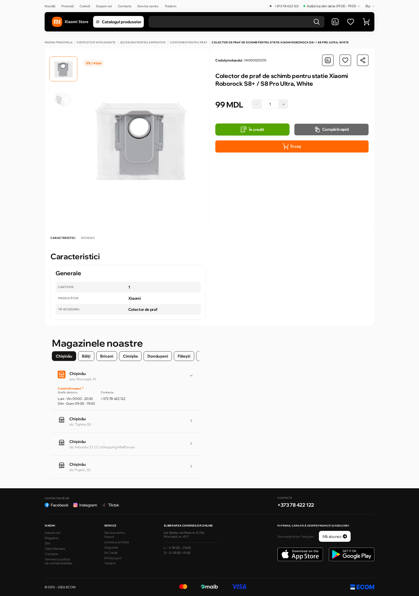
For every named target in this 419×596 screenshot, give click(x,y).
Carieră (85, 6)
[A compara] (335, 21)
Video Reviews (55, 548)
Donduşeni (157, 356)
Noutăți (50, 6)
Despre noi (104, 6)
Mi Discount (112, 558)
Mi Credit (110, 553)
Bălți (86, 356)
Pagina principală (59, 42)
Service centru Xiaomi (114, 535)
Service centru (148, 6)
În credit (256, 129)
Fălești (184, 356)
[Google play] (351, 554)
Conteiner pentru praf (188, 42)
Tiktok (113, 505)
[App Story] (300, 554)
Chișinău (64, 356)
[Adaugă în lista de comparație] (328, 60)
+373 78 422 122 (286, 6)
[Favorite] (350, 21)
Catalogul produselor (121, 21)
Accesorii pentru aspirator (143, 42)
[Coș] (366, 21)
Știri (47, 543)
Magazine (51, 538)
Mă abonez (332, 536)
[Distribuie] (363, 60)
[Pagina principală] (70, 22)
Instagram (88, 505)
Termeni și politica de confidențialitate (58, 561)
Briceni (106, 356)
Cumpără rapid (335, 129)
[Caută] (317, 22)
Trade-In (170, 6)
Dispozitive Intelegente (96, 42)
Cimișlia (130, 356)
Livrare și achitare (116, 542)
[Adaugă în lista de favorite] (345, 60)
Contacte (124, 6)
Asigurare (111, 547)
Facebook (59, 505)
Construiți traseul (69, 388)
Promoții (67, 6)
